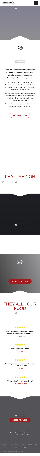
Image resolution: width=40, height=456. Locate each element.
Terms (30, 445)
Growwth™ (19, 451)
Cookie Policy (22, 447)
